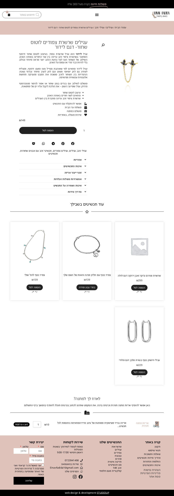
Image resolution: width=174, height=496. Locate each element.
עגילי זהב (99, 27)
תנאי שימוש (154, 450)
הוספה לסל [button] (139, 287)
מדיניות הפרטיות (23, 468)
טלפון (25, 446)
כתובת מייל (37, 456)
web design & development (87, 492)
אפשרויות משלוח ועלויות (68, 179)
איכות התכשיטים (73, 166)
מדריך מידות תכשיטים (148, 457)
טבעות (118, 455)
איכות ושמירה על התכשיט (68, 185)
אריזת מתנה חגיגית (142, 424)
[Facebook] (81, 477)
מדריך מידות (75, 191)
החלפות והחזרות (151, 461)
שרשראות (116, 446)
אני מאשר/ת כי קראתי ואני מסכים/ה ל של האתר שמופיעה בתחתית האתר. (29, 470)
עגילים (109, 27)
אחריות (78, 159)
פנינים (118, 458)
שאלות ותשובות (152, 454)
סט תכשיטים (114, 464)
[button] (97, 14)
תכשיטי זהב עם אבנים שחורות (36, 150)
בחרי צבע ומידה (87, 287)
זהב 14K (117, 467)
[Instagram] (75, 477)
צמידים (117, 452)
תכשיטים (53, 153)
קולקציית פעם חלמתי (110, 471)
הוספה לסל (48, 130)
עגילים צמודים (60, 150)
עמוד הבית (120, 27)
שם (42, 446)
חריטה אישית (114, 461)
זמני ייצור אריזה (73, 172)
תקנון (157, 446)
